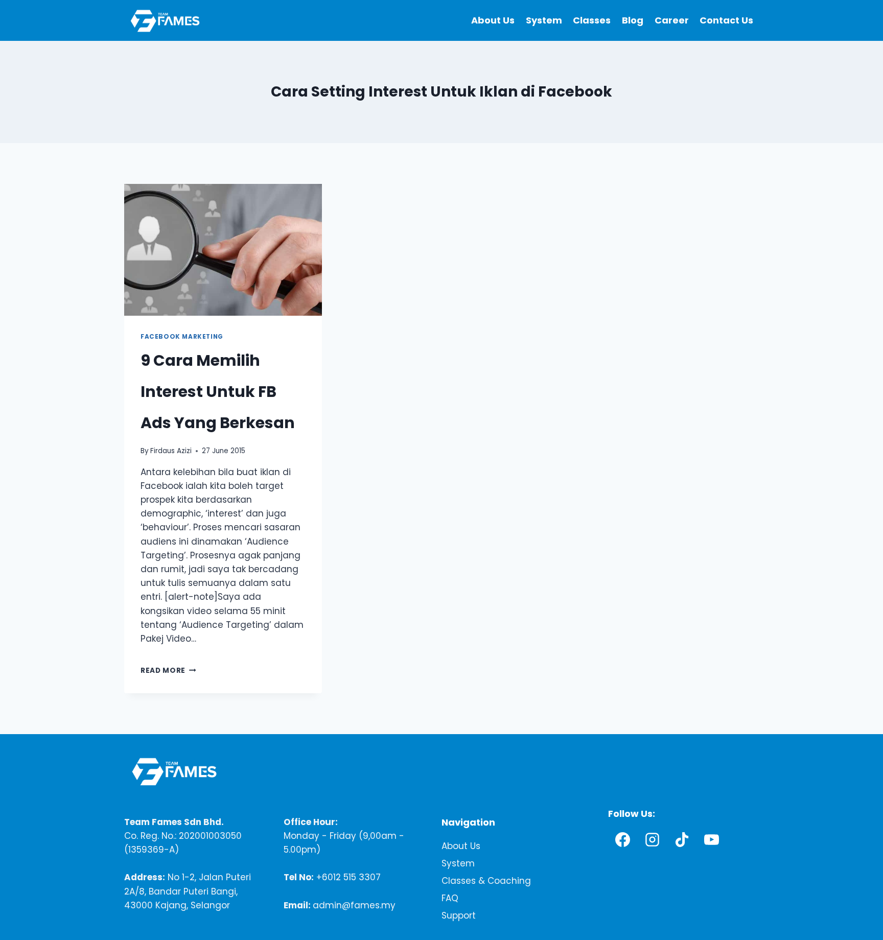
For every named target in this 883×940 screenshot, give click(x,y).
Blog (632, 20)
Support (459, 916)
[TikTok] (682, 840)
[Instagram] (652, 840)
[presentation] (223, 250)
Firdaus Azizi (171, 451)
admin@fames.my (354, 905)
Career (672, 20)
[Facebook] (623, 840)
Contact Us (726, 20)
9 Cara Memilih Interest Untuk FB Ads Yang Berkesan (218, 391)
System (544, 20)
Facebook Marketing (182, 337)
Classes (592, 20)
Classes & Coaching (486, 881)
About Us (493, 20)
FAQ (450, 898)
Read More (168, 670)
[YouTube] (712, 840)
